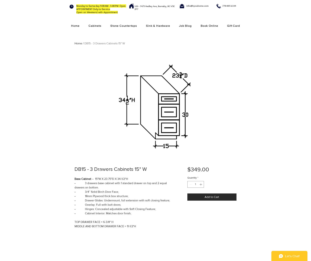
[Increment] (201, 184)
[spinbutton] (195, 184)
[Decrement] (190, 184)
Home (78, 43)
